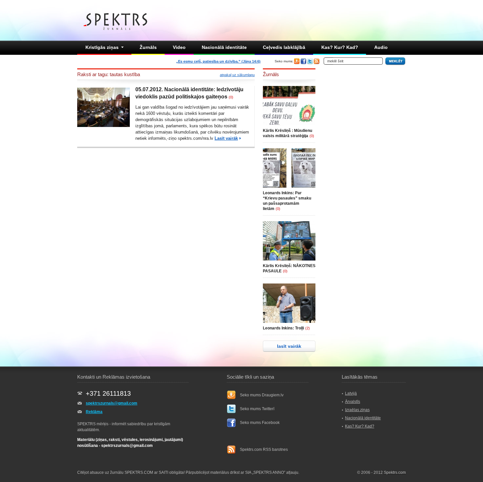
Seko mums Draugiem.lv (262, 395)
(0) (231, 97)
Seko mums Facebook (260, 422)
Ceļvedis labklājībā (284, 47)
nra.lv (208, 138)
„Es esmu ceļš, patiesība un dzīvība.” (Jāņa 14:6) (218, 61)
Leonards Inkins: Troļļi (283, 328)
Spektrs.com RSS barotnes (264, 449)
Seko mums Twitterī (257, 409)
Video (179, 47)
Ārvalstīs (352, 401)
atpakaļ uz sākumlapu (237, 75)
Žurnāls (148, 47)
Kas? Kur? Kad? (339, 47)
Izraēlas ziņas (357, 410)
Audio (381, 47)
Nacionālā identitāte (224, 47)
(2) (307, 328)
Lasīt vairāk (226, 138)
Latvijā (351, 393)
